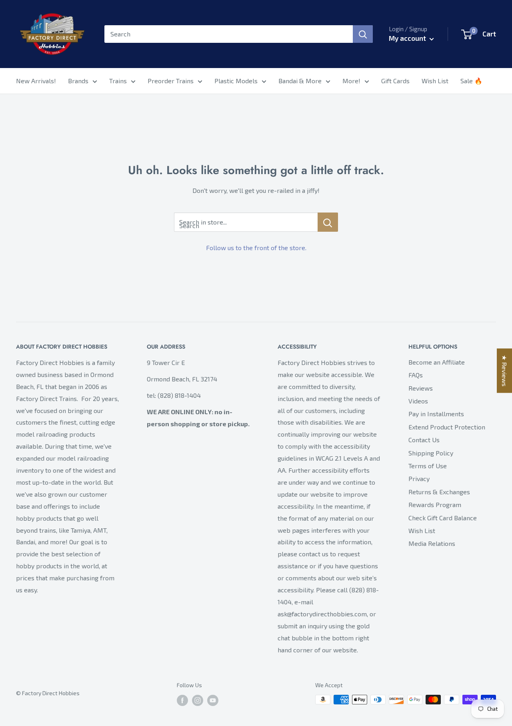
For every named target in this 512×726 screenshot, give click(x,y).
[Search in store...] (328, 222)
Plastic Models (236, 80)
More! (351, 80)
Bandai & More (300, 80)
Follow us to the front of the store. (256, 247)
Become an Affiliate (436, 362)
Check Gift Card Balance (442, 517)
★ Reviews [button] (504, 371)
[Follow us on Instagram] (197, 700)
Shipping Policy (430, 453)
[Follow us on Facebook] (182, 700)
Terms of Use (427, 465)
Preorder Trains (171, 80)
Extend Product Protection (446, 427)
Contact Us (424, 439)
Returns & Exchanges (439, 491)
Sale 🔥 (471, 80)
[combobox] (228, 34)
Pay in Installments (436, 413)
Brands (78, 80)
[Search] (363, 34)
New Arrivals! (36, 80)
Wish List (435, 80)
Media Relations (431, 543)
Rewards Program (434, 504)
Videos (418, 401)
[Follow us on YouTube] (212, 700)
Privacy (419, 478)
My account (408, 38)
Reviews (420, 388)
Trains (118, 80)
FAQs (415, 375)
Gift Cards (395, 80)
